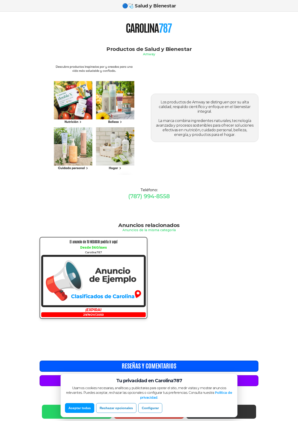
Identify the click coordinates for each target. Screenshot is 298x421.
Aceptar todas (79, 408)
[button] (124, 28)
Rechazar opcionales (116, 408)
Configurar (150, 408)
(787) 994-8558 (149, 196)
